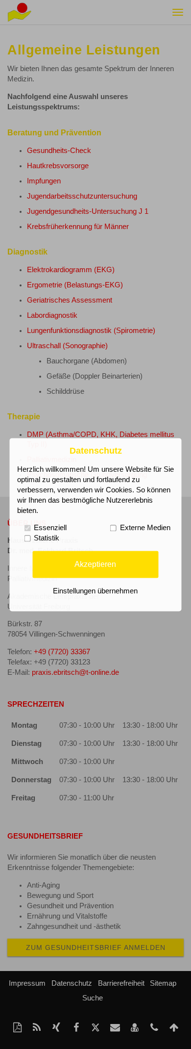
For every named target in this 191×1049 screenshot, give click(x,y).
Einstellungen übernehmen (95, 591)
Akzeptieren (95, 564)
